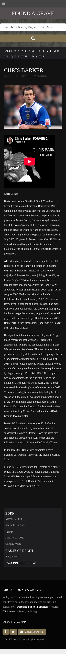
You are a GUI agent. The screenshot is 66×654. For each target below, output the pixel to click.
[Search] (33, 38)
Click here (8, 611)
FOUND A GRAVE (33, 13)
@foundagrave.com (33, 632)
